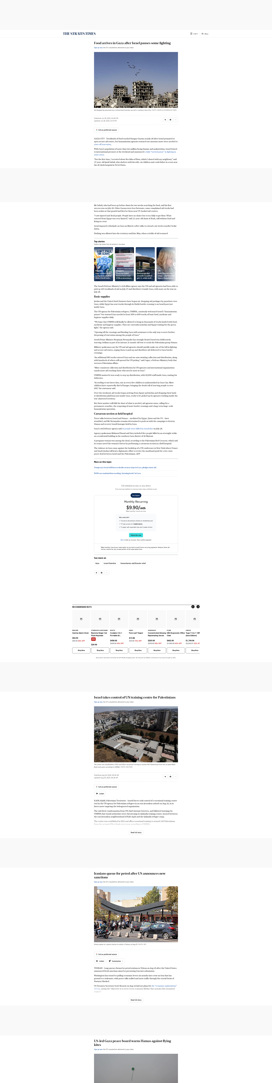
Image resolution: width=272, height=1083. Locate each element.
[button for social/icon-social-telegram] (165, 119)
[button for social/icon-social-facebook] (170, 119)
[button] (193, 34)
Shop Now (81, 650)
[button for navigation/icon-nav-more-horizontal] (176, 119)
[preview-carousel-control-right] (174, 264)
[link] (79, 34)
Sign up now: (98, 47)
